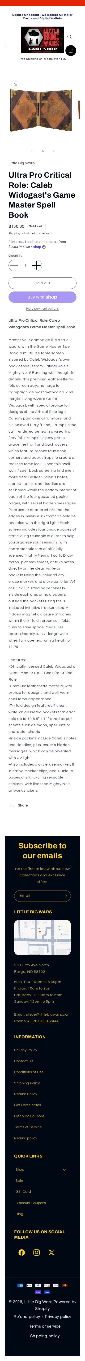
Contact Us (23, 1061)
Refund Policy (25, 1094)
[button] (7, 45)
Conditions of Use (29, 1072)
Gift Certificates (27, 1105)
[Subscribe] (65, 896)
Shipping (14, 233)
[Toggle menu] (64, 1169)
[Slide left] (32, 151)
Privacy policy (58, 1317)
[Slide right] (53, 151)
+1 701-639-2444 (43, 1021)
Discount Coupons (29, 1116)
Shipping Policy (27, 1083)
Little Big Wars (38, 1302)
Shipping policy (45, 1336)
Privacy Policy (25, 1050)
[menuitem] (42, 1169)
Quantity (15, 255)
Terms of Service (28, 1127)
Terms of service (45, 1326)
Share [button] (23, 805)
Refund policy (25, 1138)
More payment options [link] (42, 308)
